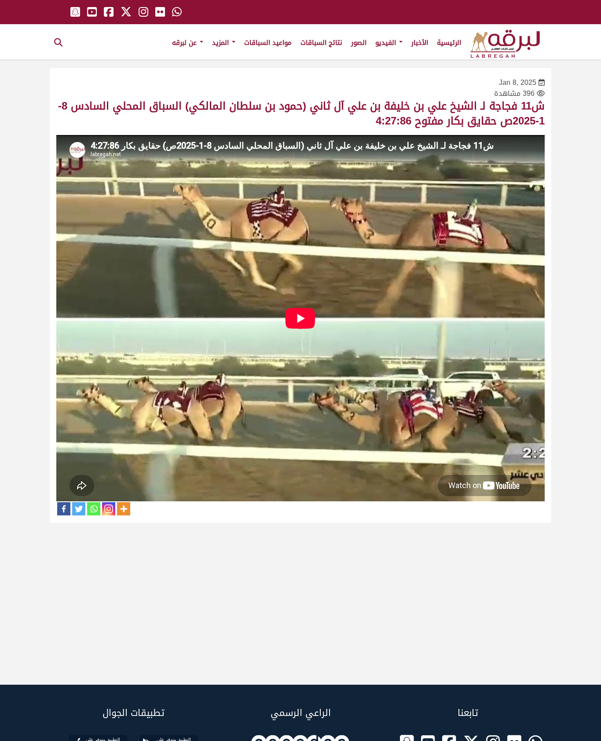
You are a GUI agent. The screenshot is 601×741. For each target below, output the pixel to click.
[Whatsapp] (93, 508)
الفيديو (386, 43)
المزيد (221, 43)
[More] (123, 508)
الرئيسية (449, 43)
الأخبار (419, 43)
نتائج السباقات (321, 43)
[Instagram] (108, 508)
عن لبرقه (185, 43)
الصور (358, 43)
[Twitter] (78, 508)
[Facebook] (63, 508)
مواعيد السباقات (268, 43)
